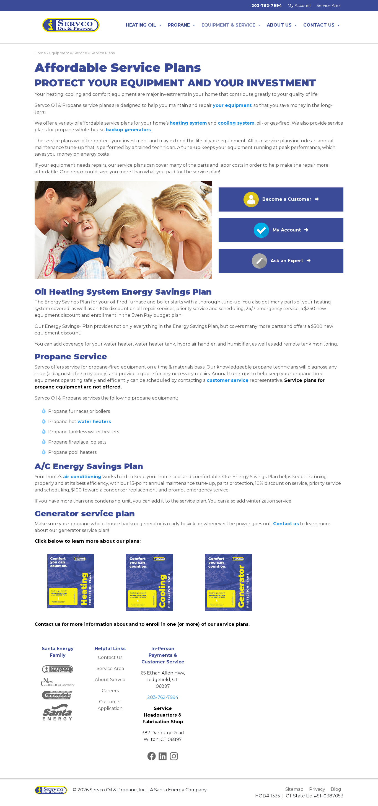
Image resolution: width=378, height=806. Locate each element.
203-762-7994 (162, 697)
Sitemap (294, 789)
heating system (188, 123)
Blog (336, 789)
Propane (179, 25)
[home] (71, 24)
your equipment (232, 105)
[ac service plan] (149, 582)
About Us (279, 25)
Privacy (317, 789)
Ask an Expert (286, 260)
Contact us (286, 523)
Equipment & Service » (69, 53)
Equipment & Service (228, 25)
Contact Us (319, 25)
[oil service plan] (71, 581)
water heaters (94, 421)
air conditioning (82, 476)
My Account (299, 5)
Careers (110, 690)
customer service (227, 380)
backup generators (128, 129)
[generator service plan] (228, 582)
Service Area (329, 5)
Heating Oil (141, 25)
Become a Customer (287, 199)
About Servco (110, 679)
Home (40, 53)
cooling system (236, 123)
